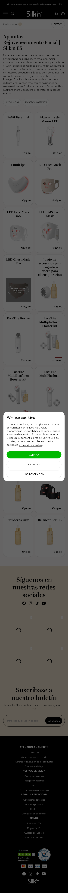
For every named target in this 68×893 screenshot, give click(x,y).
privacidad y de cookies (30, 444)
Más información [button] (34, 474)
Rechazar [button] (34, 464)
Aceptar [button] (34, 455)
